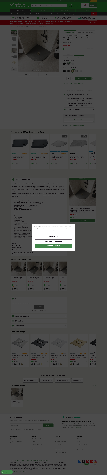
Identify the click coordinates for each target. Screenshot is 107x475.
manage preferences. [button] (52, 228)
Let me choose (53, 236)
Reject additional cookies (53, 241)
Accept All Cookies (53, 246)
